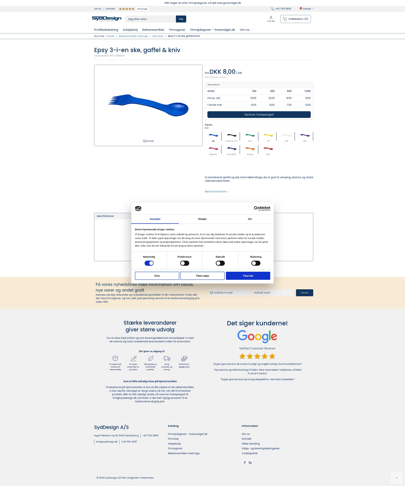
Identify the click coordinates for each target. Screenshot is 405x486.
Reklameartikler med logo (133, 36)
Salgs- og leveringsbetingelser (261, 448)
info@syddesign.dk (125, 398)
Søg (181, 18)
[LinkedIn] (250, 462)
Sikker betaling (251, 443)
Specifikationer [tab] (105, 216)
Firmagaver (175, 448)
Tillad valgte (202, 275)
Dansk (307, 8)
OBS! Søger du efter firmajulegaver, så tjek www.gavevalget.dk (202, 3)
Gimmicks (157, 36)
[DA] (107, 19)
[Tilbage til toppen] (397, 478)
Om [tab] (250, 219)
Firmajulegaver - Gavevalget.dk (187, 434)
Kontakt (110, 8)
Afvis (157, 275)
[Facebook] (244, 462)
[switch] (184, 263)
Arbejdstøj (174, 443)
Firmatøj (173, 438)
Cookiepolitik (250, 453)
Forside (110, 36)
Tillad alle (248, 275)
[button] (245, 29)
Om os (97, 8)
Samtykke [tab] (155, 219)
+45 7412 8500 (283, 8)
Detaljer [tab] (202, 219)
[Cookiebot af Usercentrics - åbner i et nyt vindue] (256, 208)
